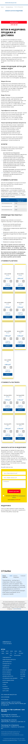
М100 (3, 651)
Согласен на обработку (15, 496)
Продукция (23, 670)
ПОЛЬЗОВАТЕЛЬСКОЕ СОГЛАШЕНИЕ (10, 733)
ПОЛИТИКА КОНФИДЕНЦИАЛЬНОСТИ (10, 731)
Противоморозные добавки (10, 678)
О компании (6, 688)
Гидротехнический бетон (9, 659)
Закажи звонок (14, 22)
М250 (11, 575)
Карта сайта (6, 690)
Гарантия (22, 676)
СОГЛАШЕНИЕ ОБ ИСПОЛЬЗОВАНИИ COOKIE (12, 735)
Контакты (5, 686)
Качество (22, 672)
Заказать (8, 288)
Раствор (21, 653)
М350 (3, 653)
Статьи (4, 684)
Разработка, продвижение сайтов (10, 740)
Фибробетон (6, 667)
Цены (21, 678)
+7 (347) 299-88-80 (16, 609)
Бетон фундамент (7, 670)
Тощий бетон (6, 665)
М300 (20, 651)
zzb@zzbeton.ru (7, 641)
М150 (7, 651)
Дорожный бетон (7, 661)
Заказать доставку (14, 491)
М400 (7, 653)
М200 (11, 651)
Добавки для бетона (8, 676)
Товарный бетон (7, 657)
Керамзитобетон (7, 663)
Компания (5, 682)
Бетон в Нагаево (7, 674)
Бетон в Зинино (7, 672)
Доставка (22, 674)
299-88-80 (14, 25)
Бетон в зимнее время (8, 680)
